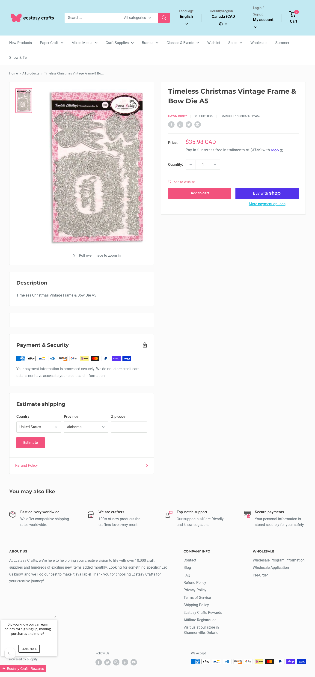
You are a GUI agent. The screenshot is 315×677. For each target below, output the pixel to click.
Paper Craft (49, 43)
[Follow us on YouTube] (134, 662)
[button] (181, 182)
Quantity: (175, 164)
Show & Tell (18, 57)
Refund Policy (26, 465)
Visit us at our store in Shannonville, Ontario (201, 630)
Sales (232, 43)
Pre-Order (260, 575)
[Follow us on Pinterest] (125, 662)
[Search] (164, 18)
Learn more (29, 648)
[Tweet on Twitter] (189, 124)
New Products (20, 43)
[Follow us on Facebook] (98, 662)
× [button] (55, 616)
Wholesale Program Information (279, 560)
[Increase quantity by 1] (215, 164)
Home (13, 73)
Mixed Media (81, 43)
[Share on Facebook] (171, 124)
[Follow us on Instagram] (116, 662)
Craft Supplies (117, 43)
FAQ (187, 575)
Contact (190, 560)
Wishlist (213, 43)
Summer (282, 43)
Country (22, 416)
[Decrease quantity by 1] (191, 164)
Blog (187, 567)
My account (263, 19)
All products (30, 73)
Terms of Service (197, 597)
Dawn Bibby (177, 116)
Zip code (118, 416)
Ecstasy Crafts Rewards (203, 612)
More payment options (267, 204)
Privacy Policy (195, 590)
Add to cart (200, 193)
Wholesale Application (271, 567)
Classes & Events (180, 43)
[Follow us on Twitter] (107, 662)
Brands (147, 43)
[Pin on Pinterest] (180, 124)
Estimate (30, 442)
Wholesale (258, 43)
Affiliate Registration (200, 620)
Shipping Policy (196, 605)
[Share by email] (197, 124)
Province (71, 416)
